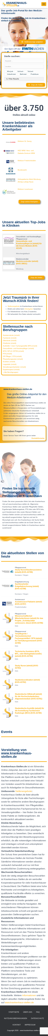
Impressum (30, 1025)
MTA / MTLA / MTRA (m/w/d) (13, 351)
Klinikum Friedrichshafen (27, 160)
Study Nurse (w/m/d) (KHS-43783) (26, 667)
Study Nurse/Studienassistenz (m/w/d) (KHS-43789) (28, 571)
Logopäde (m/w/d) (9, 364)
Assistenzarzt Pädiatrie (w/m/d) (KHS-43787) (28, 603)
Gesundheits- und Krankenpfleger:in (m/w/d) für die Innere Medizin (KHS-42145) (29, 244)
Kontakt (17, 1025)
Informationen (29, 995)
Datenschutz (37, 1018)
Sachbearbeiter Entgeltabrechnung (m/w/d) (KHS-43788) (27, 586)
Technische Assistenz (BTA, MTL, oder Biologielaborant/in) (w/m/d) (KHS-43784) (28, 653)
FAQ (38, 1012)
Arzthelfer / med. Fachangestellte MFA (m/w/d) (20, 346)
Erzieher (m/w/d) (9, 362)
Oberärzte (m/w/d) (9, 340)
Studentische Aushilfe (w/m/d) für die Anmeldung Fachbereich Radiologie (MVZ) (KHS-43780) (29, 710)
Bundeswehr (22, 170)
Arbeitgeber (28, 309)
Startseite (14, 1012)
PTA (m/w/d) (7, 354)
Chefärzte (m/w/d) (9, 343)
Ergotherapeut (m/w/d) (11, 369)
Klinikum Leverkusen (25, 189)
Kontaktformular (38, 438)
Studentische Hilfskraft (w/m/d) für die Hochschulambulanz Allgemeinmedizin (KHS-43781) (28, 696)
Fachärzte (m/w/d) (9, 338)
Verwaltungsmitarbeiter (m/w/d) (14, 367)
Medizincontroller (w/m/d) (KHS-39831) (27, 262)
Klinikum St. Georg (24, 141)
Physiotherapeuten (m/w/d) (13, 359)
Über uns (27, 1012)
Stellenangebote (14, 306)
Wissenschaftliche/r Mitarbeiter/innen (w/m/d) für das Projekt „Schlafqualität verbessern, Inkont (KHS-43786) (29, 619)
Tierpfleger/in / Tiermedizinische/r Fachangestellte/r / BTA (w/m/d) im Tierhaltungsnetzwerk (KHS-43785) (28, 638)
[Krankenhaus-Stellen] (15, 4)
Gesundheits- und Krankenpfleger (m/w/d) (18, 348)
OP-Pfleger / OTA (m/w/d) (12, 356)
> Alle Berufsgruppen (10, 372)
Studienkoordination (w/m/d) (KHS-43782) (27, 681)
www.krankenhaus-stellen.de (19, 1002)
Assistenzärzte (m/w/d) (11, 335)
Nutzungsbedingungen (15, 1018)
